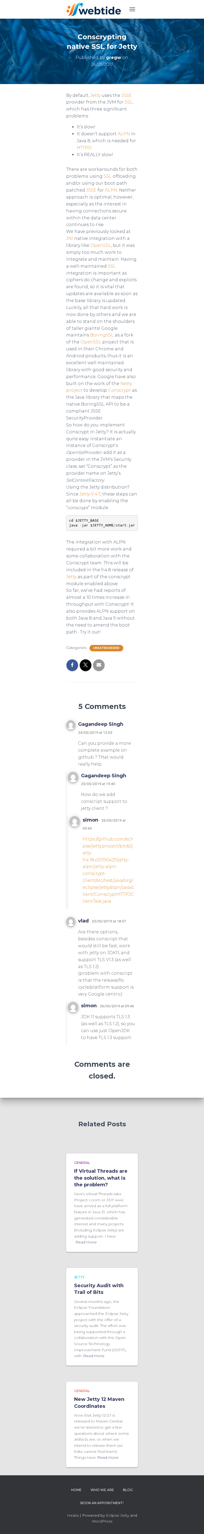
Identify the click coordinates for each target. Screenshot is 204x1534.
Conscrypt (119, 390)
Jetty (95, 95)
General (82, 1163)
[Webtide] (95, 9)
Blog (128, 1490)
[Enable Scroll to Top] (193, 1523)
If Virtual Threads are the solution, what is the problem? (101, 1177)
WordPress (102, 1521)
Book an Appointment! (102, 1503)
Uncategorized (106, 648)
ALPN (124, 133)
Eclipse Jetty (117, 1515)
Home (76, 1490)
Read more (86, 1242)
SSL (129, 102)
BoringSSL (102, 335)
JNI (69, 238)
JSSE (126, 95)
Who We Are (102, 1490)
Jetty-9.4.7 (89, 494)
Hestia (73, 1515)
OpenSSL (100, 245)
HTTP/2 (84, 147)
